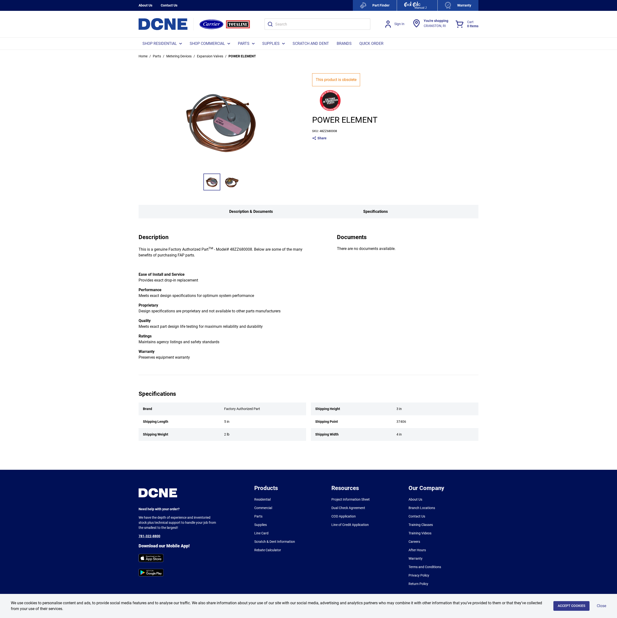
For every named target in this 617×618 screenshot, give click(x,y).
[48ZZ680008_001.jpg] (211, 182)
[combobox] (317, 24)
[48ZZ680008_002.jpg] (231, 182)
